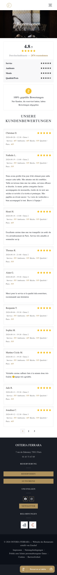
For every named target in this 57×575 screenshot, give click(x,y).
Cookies (23, 557)
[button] (50, 5)
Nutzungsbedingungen (35, 550)
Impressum (19, 550)
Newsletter (29, 506)
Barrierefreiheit (34, 557)
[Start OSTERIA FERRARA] (9, 5)
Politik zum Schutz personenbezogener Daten (29, 553)
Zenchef (33, 545)
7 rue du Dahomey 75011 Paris (34, 451)
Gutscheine (28, 481)
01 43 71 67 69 (28, 456)
